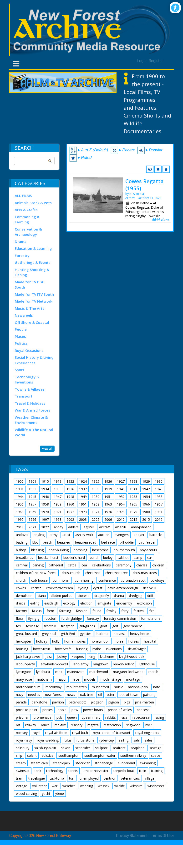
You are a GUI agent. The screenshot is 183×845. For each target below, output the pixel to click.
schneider (82, 748)
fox (18, 626)
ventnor (110, 778)
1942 (146, 489)
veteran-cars (130, 778)
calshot (123, 557)
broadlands (24, 557)
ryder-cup (106, 740)
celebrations (101, 565)
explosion (144, 603)
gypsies (86, 633)
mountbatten (76, 687)
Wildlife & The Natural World (34, 432)
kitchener (107, 656)
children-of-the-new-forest (36, 572)
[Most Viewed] (158, 169)
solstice (47, 755)
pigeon (113, 702)
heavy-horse (139, 633)
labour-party (25, 664)
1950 (95, 496)
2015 (146, 519)
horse (119, 641)
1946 (45, 496)
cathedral (56, 565)
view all (47, 449)
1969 (32, 512)
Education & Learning (33, 248)
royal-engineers (147, 732)
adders (73, 527)
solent (32, 755)
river (148, 725)
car (149, 557)
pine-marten (144, 702)
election (86, 603)
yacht (46, 793)
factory (21, 611)
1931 (20, 489)
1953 (133, 496)
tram (19, 778)
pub (59, 717)
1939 (108, 489)
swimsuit (23, 770)
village (149, 778)
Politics (21, 343)
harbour (103, 633)
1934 (45, 489)
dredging (135, 595)
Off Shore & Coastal (32, 322)
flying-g (33, 618)
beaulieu (63, 542)
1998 (57, 519)
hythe (96, 649)
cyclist (97, 588)
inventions (114, 649)
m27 (58, 671)
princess (143, 709)
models (90, 679)
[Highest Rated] (166, 169)
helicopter (23, 641)
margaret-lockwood (128, 671)
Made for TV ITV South (34, 294)
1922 (70, 481)
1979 (133, 512)
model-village (111, 679)
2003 (83, 519)
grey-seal (49, 633)
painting (149, 694)
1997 (45, 519)
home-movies (75, 641)
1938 (95, 489)
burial (94, 557)
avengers (122, 534)
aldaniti (120, 527)
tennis (73, 770)
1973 (83, 512)
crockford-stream (59, 588)
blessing (37, 550)
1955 (159, 496)
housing (22, 649)
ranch (45, 725)
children (158, 565)
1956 (20, 504)
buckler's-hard (74, 557)
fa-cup (37, 611)
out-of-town (128, 694)
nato (156, 687)
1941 (133, 489)
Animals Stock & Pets (33, 202)
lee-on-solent (123, 664)
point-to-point (26, 709)
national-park (138, 687)
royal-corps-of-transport (111, 732)
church (21, 580)
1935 (57, 489)
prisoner (22, 717)
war (54, 786)
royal (36, 732)
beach (47, 542)
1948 (70, 496)
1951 (108, 496)
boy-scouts (148, 550)
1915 (45, 481)
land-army (80, 664)
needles (34, 694)
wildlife (119, 786)
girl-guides (87, 626)
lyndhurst (43, 671)
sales (148, 740)
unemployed (89, 778)
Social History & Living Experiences (34, 360)
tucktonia (57, 778)
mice (75, 679)
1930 (159, 481)
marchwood (98, 671)
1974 (95, 512)
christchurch (71, 572)
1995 (20, 519)
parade (21, 702)
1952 (121, 496)
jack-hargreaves (28, 656)
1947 (57, 496)
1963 (108, 504)
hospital (150, 641)
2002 (70, 519)
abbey (58, 527)
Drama (20, 241)
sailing (123, 740)
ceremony (123, 565)
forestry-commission (120, 618)
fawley (111, 611)
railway (30, 725)
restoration (112, 725)
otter (110, 694)
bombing (80, 550)
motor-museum (28, 687)
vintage (21, 786)
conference (107, 580)
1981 (159, 512)
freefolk (50, 626)
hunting (81, 649)
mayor (62, 679)
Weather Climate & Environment (31, 420)
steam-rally (39, 763)
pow (74, 709)
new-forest (53, 694)
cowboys (157, 580)
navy (19, 694)
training (157, 770)
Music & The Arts (29, 308)
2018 (20, 527)
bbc (35, 542)
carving (38, 565)
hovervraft (63, 649)
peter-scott (77, 702)
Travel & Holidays (30, 403)
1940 (121, 489)
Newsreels (24, 315)
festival (138, 611)
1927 (121, 481)
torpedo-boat (123, 770)
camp (138, 557)
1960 (70, 504)
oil (100, 694)
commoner (61, 580)
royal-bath (80, 732)
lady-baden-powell (54, 664)
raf (18, 725)
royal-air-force (56, 732)
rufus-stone (85, 740)
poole (62, 709)
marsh (153, 671)
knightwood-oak (131, 656)
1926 (108, 481)
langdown (100, 664)
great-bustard (26, 633)
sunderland (126, 763)
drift (150, 595)
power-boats (93, 709)
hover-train (41, 649)
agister (89, 527)
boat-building (59, 550)
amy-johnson (141, 527)
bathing (21, 542)
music (118, 687)
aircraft (104, 527)
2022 (45, 527)
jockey (62, 656)
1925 (95, 481)
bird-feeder (147, 542)
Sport (19, 369)
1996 (32, 519)
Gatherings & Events (33, 262)
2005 (95, 519)
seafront (119, 748)
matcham (44, 679)
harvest (119, 633)
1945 (32, 496)
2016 (159, 519)
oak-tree (86, 694)
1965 (133, 504)
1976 (108, 512)
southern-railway (133, 755)
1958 (45, 504)
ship (19, 755)
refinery (76, 725)
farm (50, 611)
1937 (83, 489)
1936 (70, 489)
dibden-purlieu (61, 595)
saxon (65, 748)
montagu (133, 679)
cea (84, 565)
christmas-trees (145, 572)
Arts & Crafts (26, 209)
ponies (47, 709)
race (124, 717)
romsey (22, 732)
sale (136, 740)
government (132, 626)
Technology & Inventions (27, 379)
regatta (93, 725)
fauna (96, 611)
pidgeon (97, 702)
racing (159, 717)
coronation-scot (133, 580)
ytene (59, 793)
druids (20, 603)
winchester (155, 786)
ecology (69, 603)
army (53, 534)
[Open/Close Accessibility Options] (175, 8)
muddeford (100, 687)
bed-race (108, 542)
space (155, 755)
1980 (146, 512)
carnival (22, 565)
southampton (68, 755)
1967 (159, 504)
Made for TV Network (33, 301)
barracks (156, 534)
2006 (108, 519)
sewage (155, 748)
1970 (45, 512)
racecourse (141, 717)
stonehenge (104, 763)
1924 (83, 481)
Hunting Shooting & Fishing (32, 272)
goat (103, 626)
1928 (133, 481)
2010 (121, 519)
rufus (67, 740)
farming (65, 611)
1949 (83, 496)
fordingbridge (71, 618)
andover (22, 534)
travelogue (36, 778)
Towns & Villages (30, 389)
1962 (95, 504)
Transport (23, 396)
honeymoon (100, 641)
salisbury (22, 748)
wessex (103, 786)
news (71, 694)
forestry (93, 618)
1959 (57, 504)
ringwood (133, 725)
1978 (121, 512)
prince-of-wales (120, 709)
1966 (146, 504)
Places (20, 336)
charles (141, 565)
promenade (42, 717)
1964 (121, 504)
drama (119, 595)
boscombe (100, 550)
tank (38, 770)
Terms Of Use (162, 835)
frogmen (67, 626)
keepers (78, 656)
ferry (124, 611)
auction (104, 534)
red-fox (60, 725)
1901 (32, 481)
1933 (32, 489)
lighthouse (147, 664)
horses (133, 641)
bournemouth (124, 550)
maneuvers (75, 671)
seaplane (137, 748)
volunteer (39, 786)
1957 (32, 504)
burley (107, 557)
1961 (83, 504)
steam (21, 763)
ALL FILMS (23, 195)
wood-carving (26, 793)
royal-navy (24, 740)
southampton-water (99, 755)
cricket (36, 588)
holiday (41, 641)
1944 (20, 496)
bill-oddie (127, 542)
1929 (146, 481)
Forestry (22, 255)
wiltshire (136, 786)
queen (72, 717)
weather (68, 786)
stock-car (82, 763)
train (142, 770)
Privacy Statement (131, 835)
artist (66, 534)
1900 (20, 481)
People (21, 329)
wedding (86, 786)
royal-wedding (48, 740)
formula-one (150, 618)
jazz (49, 656)
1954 (146, 496)
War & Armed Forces (32, 410)
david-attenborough (122, 588)
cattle (72, 565)
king (92, 656)
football (50, 618)
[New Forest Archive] (91, 30)
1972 (70, 512)
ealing (34, 603)
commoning (84, 580)
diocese (83, 595)
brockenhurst (48, 557)
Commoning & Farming (27, 219)
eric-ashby (124, 603)
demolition (24, 595)
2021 (32, 527)
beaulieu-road (85, 542)
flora (19, 618)
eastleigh (51, 603)
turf (72, 778)
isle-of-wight (136, 649)
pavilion (58, 702)
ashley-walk (84, 534)
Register (156, 61)
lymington (23, 671)
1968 (20, 512)
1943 (159, 489)
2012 (133, 519)
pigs (127, 702)
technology (54, 770)
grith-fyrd (68, 633)
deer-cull (149, 588)
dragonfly (101, 595)
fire (151, 611)
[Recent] (149, 169)
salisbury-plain (45, 748)
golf (115, 626)
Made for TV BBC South (29, 285)
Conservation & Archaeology (28, 232)
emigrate (104, 603)
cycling (83, 588)
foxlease (32, 626)
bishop (21, 550)
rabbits (110, 717)
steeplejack (61, 763)
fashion (81, 611)
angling (39, 534)
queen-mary (91, 717)
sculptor (101, 748)
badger (139, 534)
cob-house (39, 580)
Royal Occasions (29, 350)
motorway (53, 687)
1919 (57, 481)
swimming (148, 763)
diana (41, 595)
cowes (21, 588)
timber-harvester (95, 770)
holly (55, 641)
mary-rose (24, 679)
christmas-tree (116, 572)
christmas (92, 572)
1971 (57, 512)
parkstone (39, 702)
